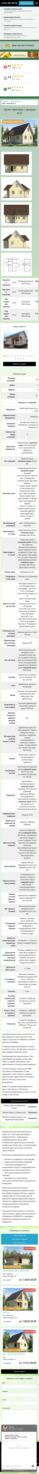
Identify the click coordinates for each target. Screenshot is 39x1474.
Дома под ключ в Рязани (23, 45)
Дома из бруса (16, 101)
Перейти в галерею (19, 364)
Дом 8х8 (6, 1312)
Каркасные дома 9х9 (19, 1235)
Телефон (5, 1391)
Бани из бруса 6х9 (19, 1243)
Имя (3, 1383)
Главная (5, 101)
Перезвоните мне (26, 3)
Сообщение (6, 1408)
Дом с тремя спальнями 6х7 (14, 1354)
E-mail (4, 1400)
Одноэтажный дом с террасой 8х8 (16, 1271)
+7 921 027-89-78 (9, 3)
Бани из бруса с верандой (19, 1239)
